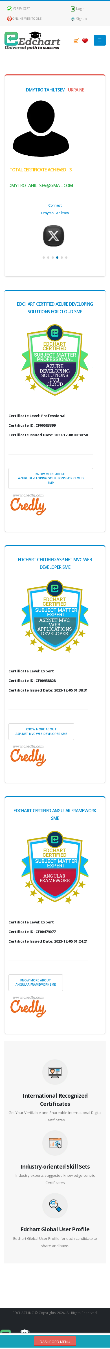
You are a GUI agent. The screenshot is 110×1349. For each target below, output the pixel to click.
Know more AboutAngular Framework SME (36, 982)
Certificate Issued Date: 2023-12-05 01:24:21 (48, 941)
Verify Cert (21, 8)
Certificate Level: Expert (31, 671)
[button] (43, 257)
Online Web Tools (26, 19)
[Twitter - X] (55, 235)
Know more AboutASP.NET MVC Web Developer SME (41, 731)
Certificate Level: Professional (36, 415)
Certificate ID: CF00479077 (32, 931)
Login (80, 8)
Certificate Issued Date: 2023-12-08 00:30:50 (48, 434)
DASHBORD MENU (55, 1341)
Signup (81, 18)
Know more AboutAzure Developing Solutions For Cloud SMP (51, 478)
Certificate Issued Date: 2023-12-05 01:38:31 (48, 690)
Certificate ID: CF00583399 (32, 425)
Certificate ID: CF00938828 (32, 680)
